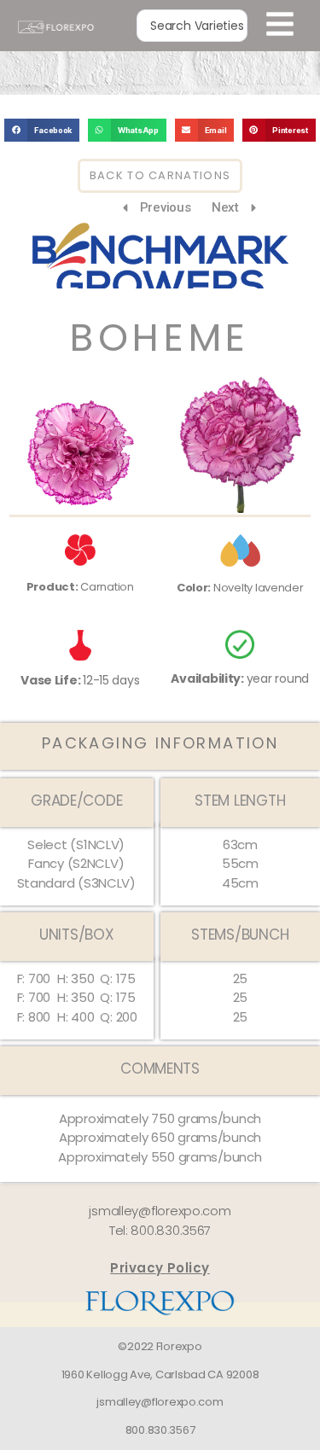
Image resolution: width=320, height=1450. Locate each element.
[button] (41, 130)
